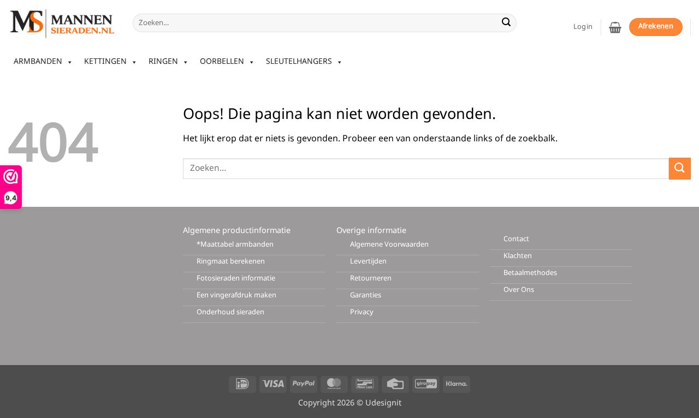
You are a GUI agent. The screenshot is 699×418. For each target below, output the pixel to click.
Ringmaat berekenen (231, 261)
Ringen (163, 62)
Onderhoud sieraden (230, 312)
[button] (615, 27)
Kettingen (105, 62)
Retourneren (371, 278)
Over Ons (518, 290)
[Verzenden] (506, 23)
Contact (516, 239)
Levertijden (368, 261)
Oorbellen (222, 62)
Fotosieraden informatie (236, 278)
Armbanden (38, 62)
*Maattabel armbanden (235, 244)
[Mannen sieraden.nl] (62, 23)
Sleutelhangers (299, 62)
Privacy (362, 312)
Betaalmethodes (530, 273)
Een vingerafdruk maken (236, 295)
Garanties (365, 295)
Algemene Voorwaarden (389, 244)
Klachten (517, 256)
